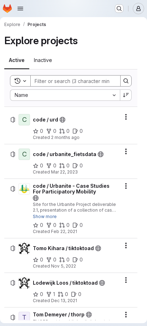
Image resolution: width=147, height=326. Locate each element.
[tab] (16, 60)
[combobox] (65, 95)
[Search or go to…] (119, 8)
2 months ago (65, 137)
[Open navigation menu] (20, 8)
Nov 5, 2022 (63, 266)
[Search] (126, 81)
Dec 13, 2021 (64, 300)
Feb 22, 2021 (64, 231)
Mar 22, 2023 (64, 172)
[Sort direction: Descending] (126, 95)
